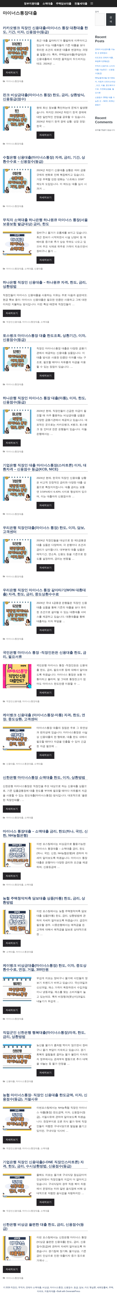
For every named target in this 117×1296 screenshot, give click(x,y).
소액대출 (48, 3)
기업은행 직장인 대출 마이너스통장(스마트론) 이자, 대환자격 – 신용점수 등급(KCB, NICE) (44, 467)
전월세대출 (80, 3)
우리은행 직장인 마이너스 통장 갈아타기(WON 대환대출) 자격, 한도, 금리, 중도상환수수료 (44, 592)
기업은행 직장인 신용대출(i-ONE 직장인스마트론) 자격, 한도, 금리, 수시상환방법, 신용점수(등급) (43, 1164)
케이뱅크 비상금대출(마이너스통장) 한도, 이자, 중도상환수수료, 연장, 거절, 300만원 (44, 968)
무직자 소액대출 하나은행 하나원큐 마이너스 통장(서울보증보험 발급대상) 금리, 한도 (45, 222)
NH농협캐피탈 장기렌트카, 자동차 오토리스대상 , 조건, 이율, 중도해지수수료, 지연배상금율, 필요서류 (105, 85)
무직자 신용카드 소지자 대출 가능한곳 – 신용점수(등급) (105, 69)
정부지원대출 (31, 3)
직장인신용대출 (13, 322)
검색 (97, 12)
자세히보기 (12, 72)
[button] (92, 3)
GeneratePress (73, 1291)
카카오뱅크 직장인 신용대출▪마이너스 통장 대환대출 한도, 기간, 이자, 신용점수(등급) (45, 30)
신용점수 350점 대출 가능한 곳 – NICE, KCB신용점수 (105, 101)
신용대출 (38, 268)
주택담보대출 (63, 3)
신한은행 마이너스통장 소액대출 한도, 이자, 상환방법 (44, 777)
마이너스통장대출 (14, 81)
